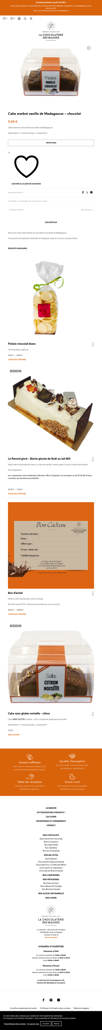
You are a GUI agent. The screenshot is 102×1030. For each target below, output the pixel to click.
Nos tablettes (51, 848)
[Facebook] (84, 193)
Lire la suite (14, 735)
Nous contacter (51, 937)
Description (51, 222)
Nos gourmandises (51, 850)
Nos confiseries (51, 875)
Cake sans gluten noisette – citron (29, 713)
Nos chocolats (51, 835)
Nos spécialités (51, 844)
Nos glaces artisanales (51, 893)
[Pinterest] (92, 193)
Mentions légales (81, 1008)
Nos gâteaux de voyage (38, 201)
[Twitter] (88, 193)
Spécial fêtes (51, 855)
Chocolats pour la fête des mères (51, 864)
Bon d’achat (15, 592)
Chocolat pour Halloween (51, 868)
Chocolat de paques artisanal (51, 862)
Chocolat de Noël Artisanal (51, 870)
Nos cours (51, 898)
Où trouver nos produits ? (51, 812)
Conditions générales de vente (23, 1008)
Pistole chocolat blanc (22, 343)
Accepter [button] (45, 1024)
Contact (51, 825)
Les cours (51, 816)
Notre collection (51, 841)
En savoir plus (33, 1024)
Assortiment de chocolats (51, 838)
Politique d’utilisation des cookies (55, 1008)
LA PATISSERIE (23, 201)
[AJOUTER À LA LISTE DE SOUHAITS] (93, 344)
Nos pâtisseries (51, 879)
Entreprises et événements (51, 821)
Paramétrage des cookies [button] (15, 1024)
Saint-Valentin (51, 858)
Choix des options (17, 360)
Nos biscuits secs (51, 883)
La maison (51, 808)
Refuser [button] (57, 1024)
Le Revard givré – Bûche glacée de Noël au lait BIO (39, 458)
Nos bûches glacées (51, 889)
